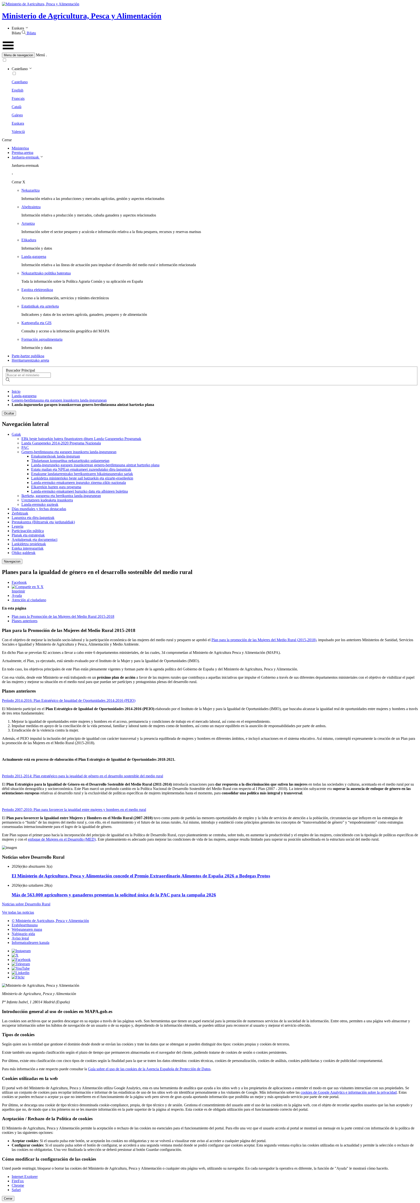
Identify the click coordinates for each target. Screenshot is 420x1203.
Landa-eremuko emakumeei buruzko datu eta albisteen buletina (79, 491)
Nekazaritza (30, 190)
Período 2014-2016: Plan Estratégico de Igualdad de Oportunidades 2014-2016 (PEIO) (68, 700)
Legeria (17, 526)
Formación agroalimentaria (41, 339)
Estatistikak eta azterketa (40, 306)
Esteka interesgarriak (28, 548)
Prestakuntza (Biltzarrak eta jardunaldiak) (43, 522)
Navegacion (12, 561)
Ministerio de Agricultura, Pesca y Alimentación (81, 15)
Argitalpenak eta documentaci (34, 539)
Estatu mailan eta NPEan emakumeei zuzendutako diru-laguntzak (81, 469)
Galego (17, 115)
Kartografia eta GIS (36, 323)
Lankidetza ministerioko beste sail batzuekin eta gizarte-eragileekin (82, 478)
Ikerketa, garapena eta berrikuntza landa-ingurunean (61, 496)
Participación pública (28, 531)
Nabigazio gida (23, 934)
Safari (16, 1190)
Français (18, 98)
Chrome (18, 1185)
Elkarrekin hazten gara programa (56, 487)
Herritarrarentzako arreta (30, 360)
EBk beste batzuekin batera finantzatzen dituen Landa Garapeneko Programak (81, 439)
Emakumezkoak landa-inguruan (55, 456)
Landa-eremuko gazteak (39, 504)
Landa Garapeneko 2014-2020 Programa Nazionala (61, 443)
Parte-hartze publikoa (28, 356)
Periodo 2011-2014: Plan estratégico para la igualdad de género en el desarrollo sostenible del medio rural (82, 776)
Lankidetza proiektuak (29, 544)
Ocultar (9, 413)
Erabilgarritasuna (25, 925)
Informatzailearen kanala (30, 942)
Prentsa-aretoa (22, 152)
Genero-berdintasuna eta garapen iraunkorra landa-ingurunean (59, 400)
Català (16, 107)
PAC (25, 447)
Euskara (18, 123)
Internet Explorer (25, 1177)
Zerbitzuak (20, 513)
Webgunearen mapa (27, 929)
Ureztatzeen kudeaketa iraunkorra (47, 500)
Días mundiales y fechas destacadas (39, 509)
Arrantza (28, 223)
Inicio (16, 391)
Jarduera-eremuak (26, 157)
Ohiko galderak (23, 553)
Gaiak (16, 434)
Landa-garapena (33, 256)
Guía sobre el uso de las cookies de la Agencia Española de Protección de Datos (149, 1069)
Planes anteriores (24, 621)
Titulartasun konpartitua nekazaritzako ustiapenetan (70, 461)
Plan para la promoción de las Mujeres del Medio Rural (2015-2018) (263, 640)
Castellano (20, 82)
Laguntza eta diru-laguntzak (33, 518)
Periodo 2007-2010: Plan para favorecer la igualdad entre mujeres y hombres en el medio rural (74, 810)
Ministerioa (20, 148)
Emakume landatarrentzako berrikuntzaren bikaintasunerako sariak (82, 474)
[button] (210, 55)
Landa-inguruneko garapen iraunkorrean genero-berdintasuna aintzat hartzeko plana (95, 465)
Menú (40, 55)
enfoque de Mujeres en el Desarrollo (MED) (62, 839)
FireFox (18, 1181)
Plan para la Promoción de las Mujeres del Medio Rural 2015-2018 (63, 616)
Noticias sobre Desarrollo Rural (26, 904)
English (17, 90)
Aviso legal (20, 938)
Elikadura (28, 240)
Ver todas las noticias (18, 912)
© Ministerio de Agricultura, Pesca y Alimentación (50, 921)
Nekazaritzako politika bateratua (46, 273)
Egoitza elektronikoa (37, 290)
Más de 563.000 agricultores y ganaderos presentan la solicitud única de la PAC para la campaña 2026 (114, 894)
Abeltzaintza (31, 207)
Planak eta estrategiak (28, 535)
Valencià (18, 132)
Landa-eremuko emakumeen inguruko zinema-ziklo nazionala (78, 482)
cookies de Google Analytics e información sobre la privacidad (349, 1092)
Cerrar (8, 1198)
